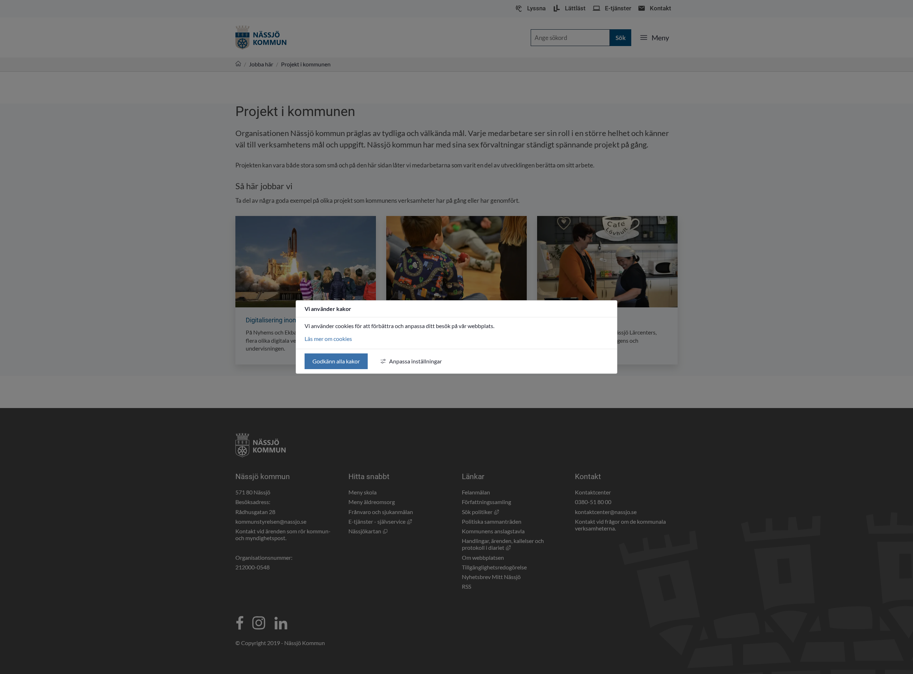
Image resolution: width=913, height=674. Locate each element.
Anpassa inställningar (415, 361)
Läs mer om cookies (328, 338)
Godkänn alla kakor (336, 361)
